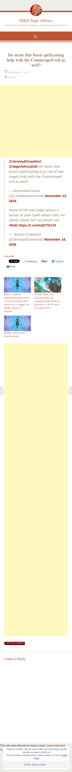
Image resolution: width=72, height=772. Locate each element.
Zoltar (12, 77)
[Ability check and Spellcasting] (17, 323)
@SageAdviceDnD (23, 166)
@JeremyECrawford (25, 161)
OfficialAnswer (15, 643)
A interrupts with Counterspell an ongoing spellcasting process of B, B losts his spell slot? (46, 301)
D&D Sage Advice (36, 20)
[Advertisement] (36, 121)
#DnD (13, 225)
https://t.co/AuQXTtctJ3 (37, 225)
